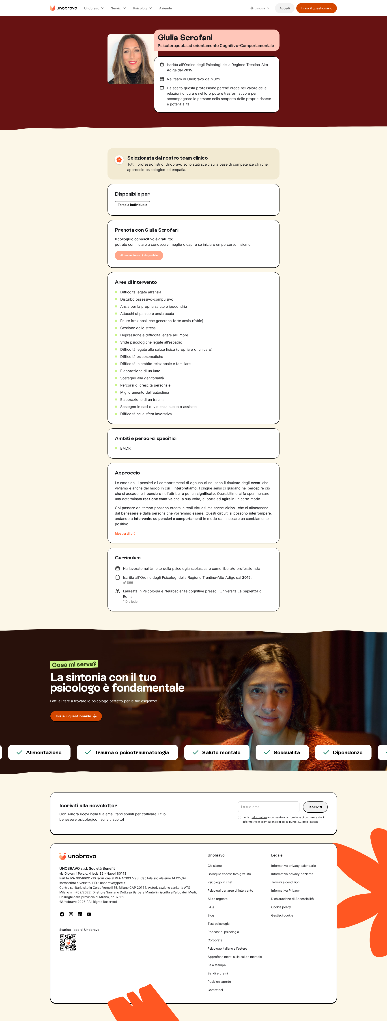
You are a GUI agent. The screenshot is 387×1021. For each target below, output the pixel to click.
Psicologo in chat (220, 882)
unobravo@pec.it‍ (112, 883)
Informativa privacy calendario (293, 865)
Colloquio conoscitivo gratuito (229, 874)
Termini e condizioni (285, 882)
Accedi (285, 8)
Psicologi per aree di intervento (230, 890)
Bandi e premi (218, 973)
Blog (211, 915)
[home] (63, 8)
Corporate (215, 940)
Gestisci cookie (282, 915)
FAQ (211, 907)
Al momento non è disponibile (139, 255)
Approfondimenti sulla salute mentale (235, 957)
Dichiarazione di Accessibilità (292, 899)
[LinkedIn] (80, 913)
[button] (94, 8)
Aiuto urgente (218, 899)
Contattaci (215, 990)
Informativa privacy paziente (292, 874)
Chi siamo (215, 865)
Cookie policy (281, 907)
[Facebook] (62, 913)
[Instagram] (71, 913)
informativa (259, 817)
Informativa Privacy (285, 890)
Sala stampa (217, 965)
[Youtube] (89, 913)
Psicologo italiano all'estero (227, 948)
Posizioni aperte (219, 981)
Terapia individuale (132, 205)
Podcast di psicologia (223, 932)
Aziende (165, 8)
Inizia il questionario (316, 8)
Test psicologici (219, 923)
